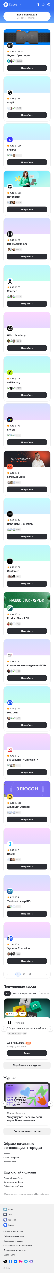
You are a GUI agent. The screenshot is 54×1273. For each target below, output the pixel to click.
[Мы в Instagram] (20, 1261)
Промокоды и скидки (13, 1241)
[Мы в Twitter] (5, 1261)
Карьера (12, 1220)
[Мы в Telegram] (26, 1261)
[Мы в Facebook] (10, 1261)
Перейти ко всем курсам (27, 1065)
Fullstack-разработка (13, 1186)
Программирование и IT (24, 993)
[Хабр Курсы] (10, 4)
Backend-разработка (13, 1182)
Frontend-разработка (13, 1178)
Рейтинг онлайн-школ (13, 1236)
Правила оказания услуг (14, 1250)
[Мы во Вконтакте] (15, 1261)
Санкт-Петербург (11, 1157)
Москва (6, 1153)
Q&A (10, 1214)
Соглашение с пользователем (17, 1245)
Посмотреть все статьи (27, 1131)
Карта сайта (9, 1255)
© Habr (6, 1268)
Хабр (10, 1209)
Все (7, 993)
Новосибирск (9, 1161)
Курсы (11, 1225)
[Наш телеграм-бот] (31, 1261)
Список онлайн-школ (13, 1231)
